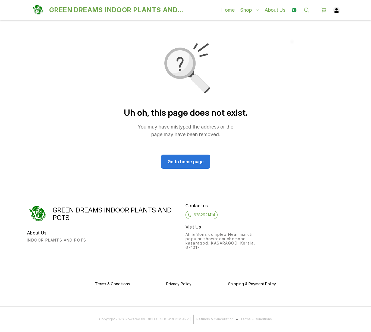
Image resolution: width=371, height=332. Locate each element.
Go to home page (186, 161)
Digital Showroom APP (168, 319)
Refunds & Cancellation (215, 319)
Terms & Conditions (256, 319)
